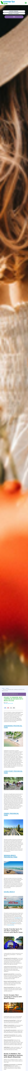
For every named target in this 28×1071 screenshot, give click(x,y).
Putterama (14, 922)
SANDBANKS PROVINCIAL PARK (13, 726)
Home (3, 688)
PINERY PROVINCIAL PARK (11, 814)
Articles (7, 688)
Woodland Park (18, 917)
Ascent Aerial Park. (10, 924)
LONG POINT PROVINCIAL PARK (13, 772)
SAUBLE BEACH (9, 892)
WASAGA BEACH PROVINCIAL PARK (10, 856)
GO (14, 17)
